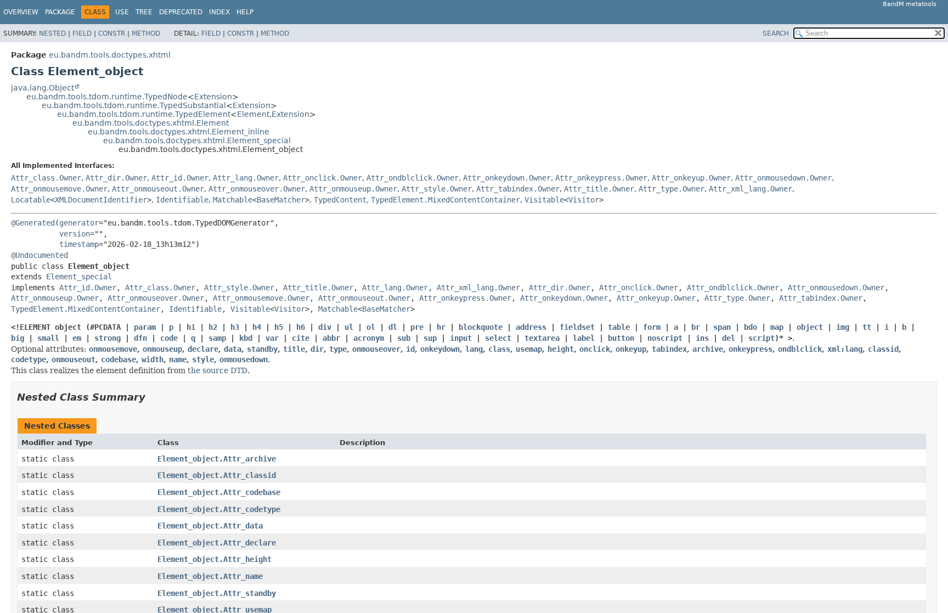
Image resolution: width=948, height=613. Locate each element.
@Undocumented (39, 255)
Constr (111, 33)
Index (219, 12)
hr (441, 327)
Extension (213, 96)
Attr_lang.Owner (246, 177)
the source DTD (217, 370)
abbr (331, 338)
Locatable (30, 199)
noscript (664, 338)
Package (60, 12)
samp (217, 338)
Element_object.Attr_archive (216, 458)
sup (430, 338)
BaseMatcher (281, 199)
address (531, 327)
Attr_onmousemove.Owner (59, 188)
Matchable (232, 199)
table (619, 327)
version (74, 233)
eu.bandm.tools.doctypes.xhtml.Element (150, 123)
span (722, 327)
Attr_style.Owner (437, 188)
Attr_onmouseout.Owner (158, 188)
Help (244, 12)
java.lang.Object (42, 87)
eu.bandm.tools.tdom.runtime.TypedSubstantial (134, 105)
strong (107, 338)
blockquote (481, 327)
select (498, 338)
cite (300, 338)
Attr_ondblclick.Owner (412, 177)
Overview (20, 12)
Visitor (583, 199)
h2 (212, 327)
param (145, 327)
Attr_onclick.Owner (322, 177)
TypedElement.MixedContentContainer (445, 199)
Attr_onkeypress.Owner (601, 177)
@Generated (33, 222)
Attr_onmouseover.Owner (256, 188)
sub (403, 338)
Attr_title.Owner (599, 188)
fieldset (577, 327)
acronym (368, 338)
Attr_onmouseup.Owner (353, 188)
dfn (140, 338)
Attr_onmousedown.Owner (783, 177)
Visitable (544, 199)
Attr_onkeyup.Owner (691, 177)
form (652, 327)
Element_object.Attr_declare (216, 542)
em (76, 338)
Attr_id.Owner (179, 177)
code (169, 338)
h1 (191, 327)
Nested (52, 33)
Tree (144, 12)
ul (349, 327)
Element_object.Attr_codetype (218, 509)
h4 (256, 327)
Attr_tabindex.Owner (518, 188)
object (810, 327)
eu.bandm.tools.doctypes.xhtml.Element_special (197, 140)
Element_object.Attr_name (210, 576)
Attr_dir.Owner (116, 177)
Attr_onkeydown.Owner (507, 177)
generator (79, 222)
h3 (234, 327)
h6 (300, 327)
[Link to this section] (153, 397)
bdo (750, 327)
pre (417, 327)
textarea (542, 338)
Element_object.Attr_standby (216, 593)
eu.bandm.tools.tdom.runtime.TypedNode (107, 96)
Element (253, 114)
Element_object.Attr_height (214, 559)
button (621, 338)
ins (702, 338)
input (461, 338)
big (17, 338)
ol (370, 327)
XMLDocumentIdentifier (101, 199)
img (842, 327)
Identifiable (182, 199)
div (324, 327)
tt (866, 327)
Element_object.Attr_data (210, 525)
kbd (245, 338)
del (728, 338)
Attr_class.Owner (46, 177)
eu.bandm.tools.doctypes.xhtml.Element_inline (178, 131)
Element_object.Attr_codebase (218, 492)
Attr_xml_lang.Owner (750, 188)
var (272, 338)
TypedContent (340, 199)
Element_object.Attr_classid (216, 475)
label (584, 338)
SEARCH (776, 33)
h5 (278, 327)
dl (392, 327)
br (695, 327)
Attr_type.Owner (671, 188)
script (761, 338)
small (48, 338)
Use (122, 12)
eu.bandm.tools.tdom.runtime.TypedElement (143, 114)
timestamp (79, 244)
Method (146, 33)
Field (82, 33)
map (776, 327)
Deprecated (180, 12)
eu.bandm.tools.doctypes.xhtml (110, 54)
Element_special (79, 276)
